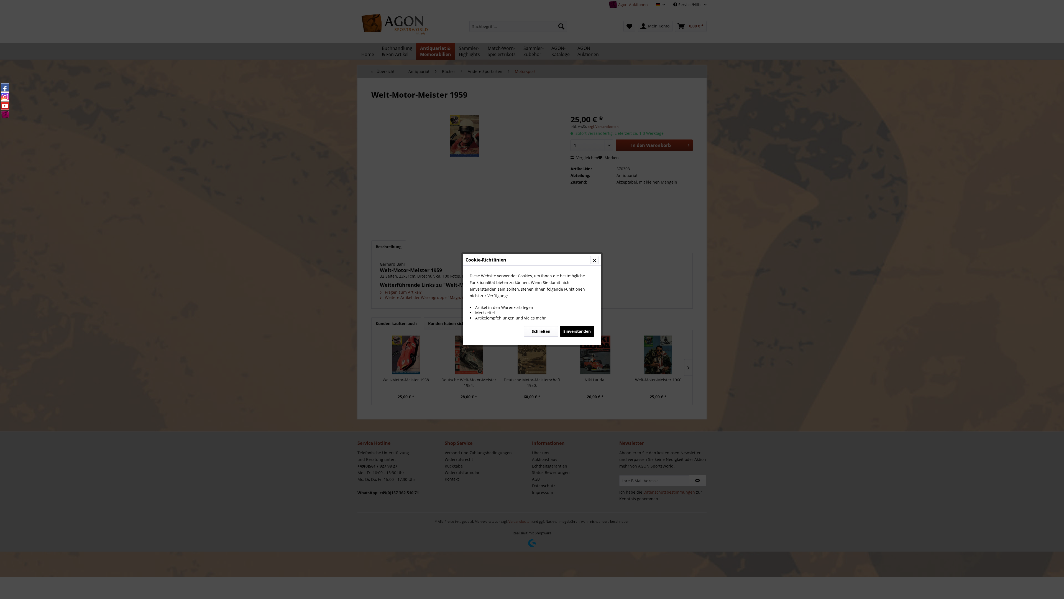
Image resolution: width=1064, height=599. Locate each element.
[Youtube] (5, 105)
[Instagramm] (5, 96)
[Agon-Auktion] (5, 115)
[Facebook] (5, 87)
